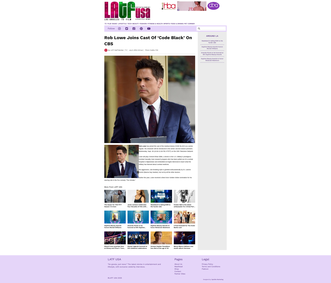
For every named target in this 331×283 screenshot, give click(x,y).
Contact (177, 271)
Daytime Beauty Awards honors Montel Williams (112, 226)
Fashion (143, 24)
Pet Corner (189, 24)
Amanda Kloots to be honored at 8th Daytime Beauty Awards (136, 226)
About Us (178, 264)
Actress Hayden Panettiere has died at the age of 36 (160, 247)
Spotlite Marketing (217, 279)
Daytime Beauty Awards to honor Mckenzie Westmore (160, 226)
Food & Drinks (177, 24)
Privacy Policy (207, 264)
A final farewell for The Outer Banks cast (184, 226)
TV (106, 24)
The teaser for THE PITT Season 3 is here (113, 205)
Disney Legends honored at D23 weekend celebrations (137, 247)
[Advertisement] (191, 16)
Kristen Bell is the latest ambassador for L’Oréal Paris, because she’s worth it (184, 206)
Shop (176, 269)
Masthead (178, 267)
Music (114, 24)
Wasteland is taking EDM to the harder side (160, 205)
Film (109, 24)
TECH (129, 24)
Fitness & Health (155, 24)
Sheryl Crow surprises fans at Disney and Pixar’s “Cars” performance (114, 247)
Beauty (135, 24)
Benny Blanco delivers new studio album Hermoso (183, 247)
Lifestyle (122, 24)
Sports (166, 24)
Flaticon (205, 269)
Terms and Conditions (211, 267)
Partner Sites (179, 274)
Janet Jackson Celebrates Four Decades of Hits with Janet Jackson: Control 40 (137, 206)
